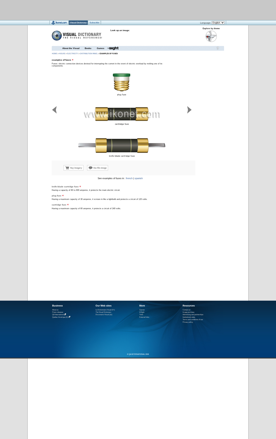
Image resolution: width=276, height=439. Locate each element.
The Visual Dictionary (103, 312)
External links (144, 317)
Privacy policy (188, 322)
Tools (141, 315)
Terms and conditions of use (193, 320)
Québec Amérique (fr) (60, 317)
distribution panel (89, 54)
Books (88, 48)
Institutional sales (189, 317)
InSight (141, 312)
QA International (58, 315)
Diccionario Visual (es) (104, 315)
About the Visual (71, 48)
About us (55, 310)
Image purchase (188, 312)
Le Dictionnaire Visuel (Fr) (105, 310)
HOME (54, 54)
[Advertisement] (125, 10)
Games (100, 48)
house (62, 54)
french (129, 178)
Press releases (57, 312)
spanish (139, 178)
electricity (72, 54)
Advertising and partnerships (193, 315)
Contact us (186, 310)
